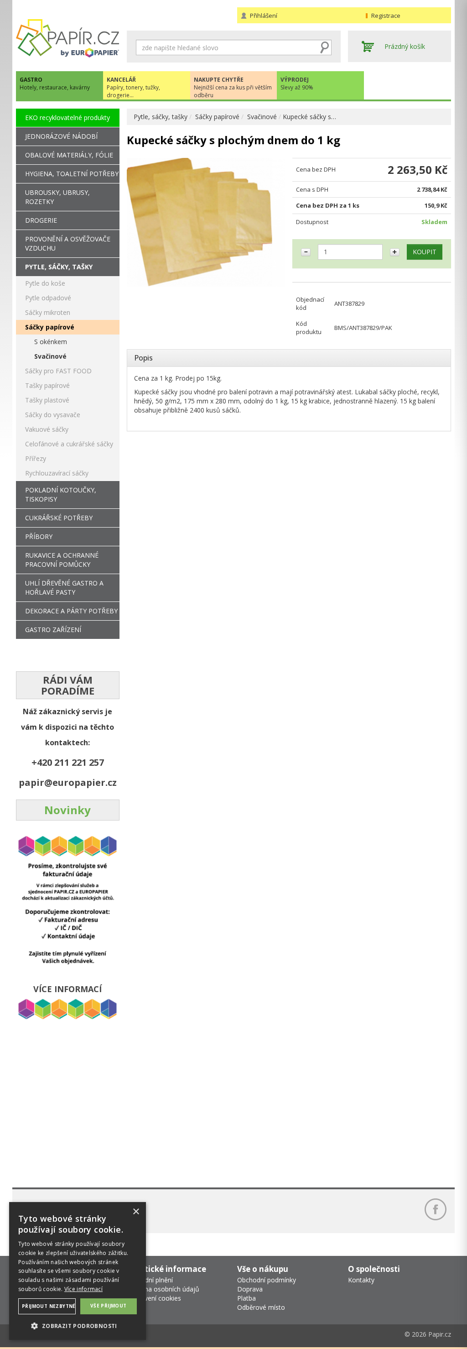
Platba (246, 1298)
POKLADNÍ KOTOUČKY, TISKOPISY (60, 494)
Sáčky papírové (217, 116)
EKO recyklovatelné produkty (67, 117)
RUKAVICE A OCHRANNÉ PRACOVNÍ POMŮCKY (62, 560)
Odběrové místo (261, 1307)
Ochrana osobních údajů (163, 1289)
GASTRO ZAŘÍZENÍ (53, 629)
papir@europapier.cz (68, 782)
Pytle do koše (45, 283)
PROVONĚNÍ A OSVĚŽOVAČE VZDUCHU (67, 243)
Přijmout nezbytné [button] (49, 1306)
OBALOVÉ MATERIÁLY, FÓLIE (69, 155)
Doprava (250, 1289)
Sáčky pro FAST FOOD (58, 370)
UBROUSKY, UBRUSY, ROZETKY (57, 197)
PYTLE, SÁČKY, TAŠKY (59, 266)
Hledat (325, 47)
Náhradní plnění (150, 1280)
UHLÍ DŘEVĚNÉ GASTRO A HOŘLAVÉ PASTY (64, 587)
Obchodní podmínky (266, 1280)
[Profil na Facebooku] (435, 1209)
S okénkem (50, 341)
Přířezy (35, 458)
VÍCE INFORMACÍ (67, 988)
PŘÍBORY (38, 536)
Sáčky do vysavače (52, 414)
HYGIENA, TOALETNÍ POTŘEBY (72, 173)
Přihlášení (263, 15)
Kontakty (361, 1280)
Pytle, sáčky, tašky (160, 116)
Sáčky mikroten (47, 312)
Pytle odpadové (48, 297)
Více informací (83, 1289)
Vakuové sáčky (46, 429)
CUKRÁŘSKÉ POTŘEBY (59, 517)
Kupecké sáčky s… (309, 116)
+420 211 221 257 (67, 762)
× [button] (135, 1211)
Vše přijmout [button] (108, 1305)
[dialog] (77, 1271)
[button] (77, 1325)
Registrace (385, 15)
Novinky (67, 809)
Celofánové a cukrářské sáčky (69, 443)
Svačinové (262, 116)
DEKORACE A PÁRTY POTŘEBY (71, 611)
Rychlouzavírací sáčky (56, 473)
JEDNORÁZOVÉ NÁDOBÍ (61, 136)
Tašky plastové (47, 400)
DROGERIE (41, 220)
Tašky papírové (47, 385)
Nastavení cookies (154, 1298)
